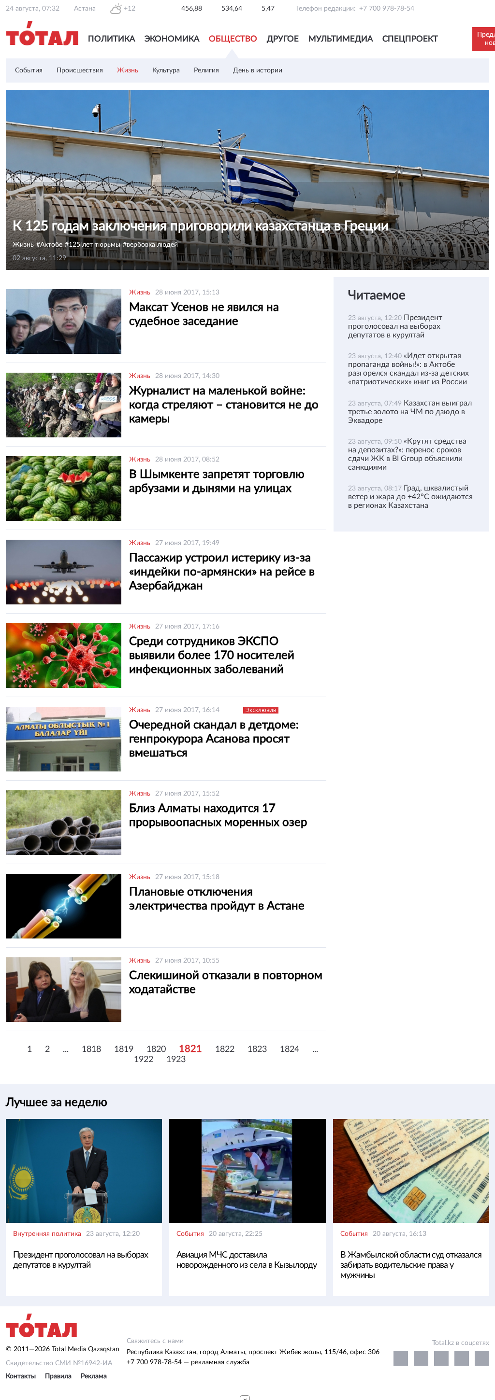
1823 (257, 1049)
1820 (156, 1049)
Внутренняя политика (47, 1234)
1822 (224, 1049)
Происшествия (80, 70)
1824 (289, 1049)
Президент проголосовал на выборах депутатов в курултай (395, 326)
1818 (91, 1049)
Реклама (94, 1376)
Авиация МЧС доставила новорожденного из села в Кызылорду (246, 1260)
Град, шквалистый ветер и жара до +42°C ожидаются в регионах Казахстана (410, 496)
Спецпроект (410, 39)
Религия (206, 70)
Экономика (172, 39)
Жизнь (127, 70)
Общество (233, 39)
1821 (190, 1049)
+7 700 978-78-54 (386, 8)
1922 (143, 1059)
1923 (176, 1059)
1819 (123, 1049)
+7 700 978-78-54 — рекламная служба (188, 1362)
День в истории (257, 70)
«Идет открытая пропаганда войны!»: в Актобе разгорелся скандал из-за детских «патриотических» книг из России (408, 369)
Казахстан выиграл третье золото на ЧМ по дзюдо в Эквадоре (410, 411)
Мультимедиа (340, 39)
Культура (166, 70)
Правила (58, 1376)
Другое (283, 39)
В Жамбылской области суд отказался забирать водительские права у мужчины (410, 1265)
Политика (111, 39)
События (29, 70)
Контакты (21, 1376)
